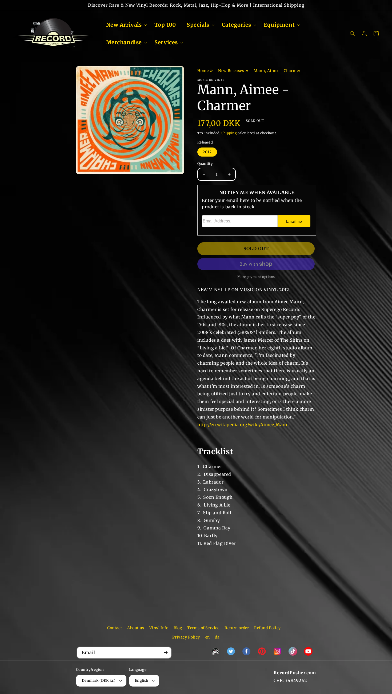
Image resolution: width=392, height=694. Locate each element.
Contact (114, 627)
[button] (125, 25)
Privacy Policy (186, 637)
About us (135, 627)
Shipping (229, 133)
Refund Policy (267, 627)
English (142, 680)
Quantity (205, 163)
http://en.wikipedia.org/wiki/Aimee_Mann (243, 424)
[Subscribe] (165, 652)
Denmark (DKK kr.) (99, 680)
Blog (178, 627)
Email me (294, 221)
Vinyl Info (158, 627)
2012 (207, 152)
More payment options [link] (256, 277)
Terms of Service (203, 627)
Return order (237, 627)
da (217, 637)
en (207, 637)
